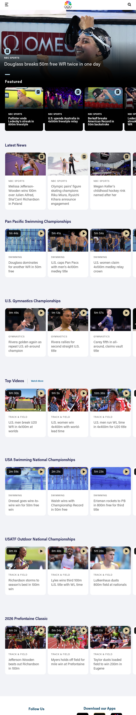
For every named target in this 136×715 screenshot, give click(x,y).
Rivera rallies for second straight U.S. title (65, 347)
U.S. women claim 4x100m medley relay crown (109, 267)
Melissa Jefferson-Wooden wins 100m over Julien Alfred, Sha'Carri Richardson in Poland (23, 195)
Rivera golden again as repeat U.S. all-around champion (24, 347)
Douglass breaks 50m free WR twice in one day (52, 64)
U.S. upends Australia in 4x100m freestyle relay (63, 120)
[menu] (6, 5)
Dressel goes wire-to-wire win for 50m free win (23, 506)
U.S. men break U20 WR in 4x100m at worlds (22, 427)
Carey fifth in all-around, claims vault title (108, 347)
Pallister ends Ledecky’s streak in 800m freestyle (21, 121)
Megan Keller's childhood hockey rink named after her (109, 191)
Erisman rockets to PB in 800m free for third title (110, 506)
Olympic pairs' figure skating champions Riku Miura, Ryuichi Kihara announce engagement (66, 195)
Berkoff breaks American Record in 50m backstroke (101, 121)
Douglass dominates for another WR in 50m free (24, 267)
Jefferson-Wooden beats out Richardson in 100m (23, 664)
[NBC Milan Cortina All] (68, 5)
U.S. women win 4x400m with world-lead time (65, 427)
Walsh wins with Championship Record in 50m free (67, 506)
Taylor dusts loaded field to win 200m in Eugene (108, 664)
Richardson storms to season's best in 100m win (23, 585)
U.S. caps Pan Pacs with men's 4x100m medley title (64, 267)
